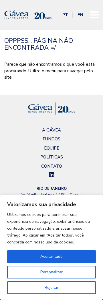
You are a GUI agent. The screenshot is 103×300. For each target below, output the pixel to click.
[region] (51, 247)
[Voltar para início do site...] (51, 15)
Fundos (51, 139)
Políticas (51, 157)
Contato (51, 166)
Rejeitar (51, 287)
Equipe (51, 148)
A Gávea (51, 130)
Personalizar (51, 272)
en (80, 15)
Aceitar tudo (51, 256)
